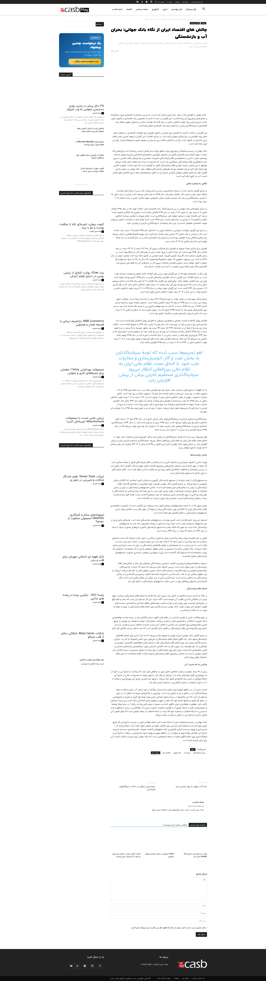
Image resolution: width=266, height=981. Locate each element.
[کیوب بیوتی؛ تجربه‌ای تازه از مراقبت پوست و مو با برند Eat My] (66, 172)
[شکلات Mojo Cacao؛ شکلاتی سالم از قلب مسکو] (81, 619)
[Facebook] (156, 2)
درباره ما (169, 2)
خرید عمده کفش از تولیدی (93, 664)
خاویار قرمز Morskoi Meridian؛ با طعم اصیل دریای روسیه (90, 143)
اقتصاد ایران (166, 753)
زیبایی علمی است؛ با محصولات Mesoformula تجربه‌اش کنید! (85, 420)
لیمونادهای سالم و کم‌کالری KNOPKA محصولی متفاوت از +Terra (86, 518)
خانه (205, 19)
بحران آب (187, 753)
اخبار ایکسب (117, 9)
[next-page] (200, 862)
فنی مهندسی (176, 9)
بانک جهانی (177, 753)
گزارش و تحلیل (195, 23)
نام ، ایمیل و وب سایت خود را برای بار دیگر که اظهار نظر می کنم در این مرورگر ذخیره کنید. (168, 927)
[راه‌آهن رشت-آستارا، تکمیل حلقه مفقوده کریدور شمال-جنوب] (66, 132)
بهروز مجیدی (97, 377)
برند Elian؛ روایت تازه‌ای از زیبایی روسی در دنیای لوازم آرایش (84, 274)
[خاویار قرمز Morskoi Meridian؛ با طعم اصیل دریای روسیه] (66, 145)
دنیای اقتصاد (201, 749)
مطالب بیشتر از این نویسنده (175, 825)
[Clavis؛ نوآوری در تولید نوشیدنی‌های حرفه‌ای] (159, 841)
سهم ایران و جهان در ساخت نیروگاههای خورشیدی (137, 788)
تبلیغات (177, 2)
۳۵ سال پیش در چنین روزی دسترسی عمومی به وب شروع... (84, 107)
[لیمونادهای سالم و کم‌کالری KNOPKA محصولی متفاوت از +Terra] (81, 500)
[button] (203, 9)
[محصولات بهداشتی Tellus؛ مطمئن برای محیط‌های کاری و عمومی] (81, 355)
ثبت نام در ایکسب (197, 2)
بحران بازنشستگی (199, 753)
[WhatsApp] (185, 769)
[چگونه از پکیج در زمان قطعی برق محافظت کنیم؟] (66, 159)
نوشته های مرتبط (197, 825)
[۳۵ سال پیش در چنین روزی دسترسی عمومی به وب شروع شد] (81, 91)
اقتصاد (129, 9)
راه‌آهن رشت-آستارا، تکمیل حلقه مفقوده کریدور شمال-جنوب (90, 130)
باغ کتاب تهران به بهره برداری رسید (191, 786)
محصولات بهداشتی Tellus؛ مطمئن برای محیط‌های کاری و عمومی (82, 371)
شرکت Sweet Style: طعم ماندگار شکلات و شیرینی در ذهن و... (83, 478)
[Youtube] (137, 2)
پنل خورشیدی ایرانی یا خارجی (92, 659)
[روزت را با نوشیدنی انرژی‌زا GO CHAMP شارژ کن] (192, 841)
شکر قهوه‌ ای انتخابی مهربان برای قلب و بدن (83, 558)
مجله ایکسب (198, 802)
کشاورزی (155, 9)
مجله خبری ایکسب (95, 231)
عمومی (198, 19)
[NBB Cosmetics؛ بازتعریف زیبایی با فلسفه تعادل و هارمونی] (81, 307)
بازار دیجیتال (191, 9)
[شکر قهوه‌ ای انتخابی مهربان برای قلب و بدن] (81, 542)
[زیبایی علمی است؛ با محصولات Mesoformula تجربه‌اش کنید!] (81, 404)
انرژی (165, 9)
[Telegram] (146, 2)
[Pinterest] (191, 769)
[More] (178, 769)
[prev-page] (204, 862)
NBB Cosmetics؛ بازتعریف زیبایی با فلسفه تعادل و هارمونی (82, 323)
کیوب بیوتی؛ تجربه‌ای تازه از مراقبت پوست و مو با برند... (92, 170)
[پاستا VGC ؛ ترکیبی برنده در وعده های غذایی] (81, 580)
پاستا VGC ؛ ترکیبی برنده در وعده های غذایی (83, 597)
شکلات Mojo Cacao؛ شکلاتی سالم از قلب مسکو (82, 635)
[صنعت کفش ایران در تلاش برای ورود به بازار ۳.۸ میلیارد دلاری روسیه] (126, 841)
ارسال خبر (185, 2)
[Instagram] (151, 2)
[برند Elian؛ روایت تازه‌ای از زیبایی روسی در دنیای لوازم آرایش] (81, 258)
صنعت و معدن (142, 9)
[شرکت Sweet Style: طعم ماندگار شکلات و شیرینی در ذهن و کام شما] (81, 462)
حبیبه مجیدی (97, 113)
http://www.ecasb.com (196, 806)
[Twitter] (142, 2)
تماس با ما (161, 2)
